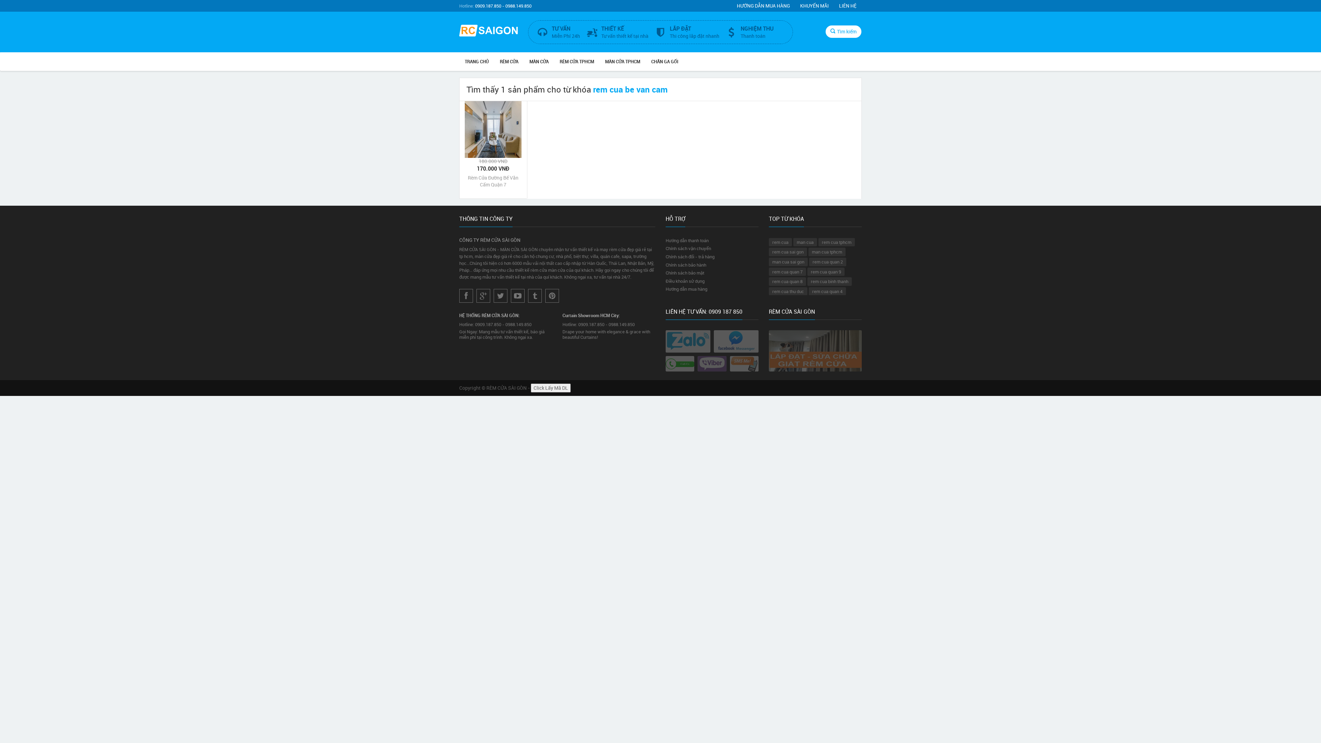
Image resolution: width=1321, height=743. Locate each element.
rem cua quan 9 (826, 272)
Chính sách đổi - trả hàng (690, 257)
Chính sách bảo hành (686, 265)
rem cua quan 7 (787, 272)
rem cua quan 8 (787, 281)
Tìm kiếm (847, 31)
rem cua (780, 242)
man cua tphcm (827, 252)
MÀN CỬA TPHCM (622, 61)
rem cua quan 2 (828, 262)
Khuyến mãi (814, 5)
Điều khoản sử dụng (685, 281)
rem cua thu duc (788, 291)
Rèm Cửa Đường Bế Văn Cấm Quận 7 (493, 181)
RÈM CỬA (509, 61)
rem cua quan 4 (827, 291)
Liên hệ (848, 5)
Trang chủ (477, 61)
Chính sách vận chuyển (688, 248)
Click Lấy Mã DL (551, 388)
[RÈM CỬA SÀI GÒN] (488, 31)
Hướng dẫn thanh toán (687, 240)
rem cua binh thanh (829, 281)
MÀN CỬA (539, 61)
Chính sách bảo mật (685, 273)
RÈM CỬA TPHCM (577, 61)
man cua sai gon (788, 262)
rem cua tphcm (836, 242)
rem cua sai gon (788, 252)
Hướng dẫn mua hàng (763, 5)
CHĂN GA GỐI (664, 61)
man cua (805, 242)
